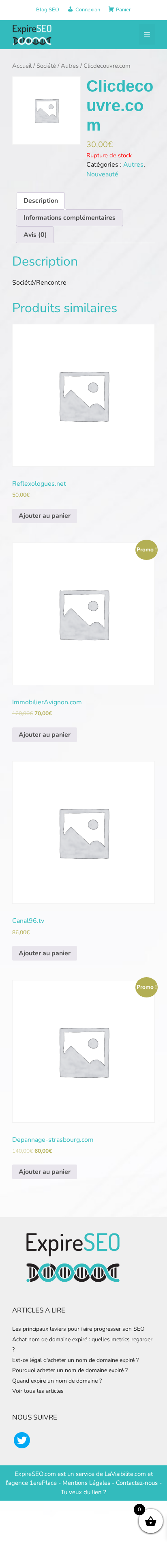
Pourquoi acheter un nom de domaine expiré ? (70, 1370)
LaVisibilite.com (126, 1474)
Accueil (22, 66)
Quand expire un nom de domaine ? (57, 1381)
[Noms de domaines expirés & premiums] (32, 34)
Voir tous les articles (38, 1391)
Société (46, 66)
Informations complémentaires (70, 217)
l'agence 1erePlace (31, 1483)
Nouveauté (102, 174)
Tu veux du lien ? (83, 1492)
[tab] (41, 200)
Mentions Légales (86, 1483)
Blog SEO (47, 9)
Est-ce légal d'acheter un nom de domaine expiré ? (75, 1360)
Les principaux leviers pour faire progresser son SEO (78, 1329)
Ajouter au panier (45, 515)
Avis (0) (35, 234)
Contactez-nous (137, 1483)
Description (41, 200)
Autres (70, 66)
